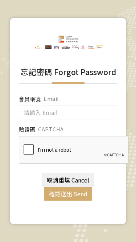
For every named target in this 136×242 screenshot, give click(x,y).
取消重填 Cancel (68, 180)
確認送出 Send (68, 193)
